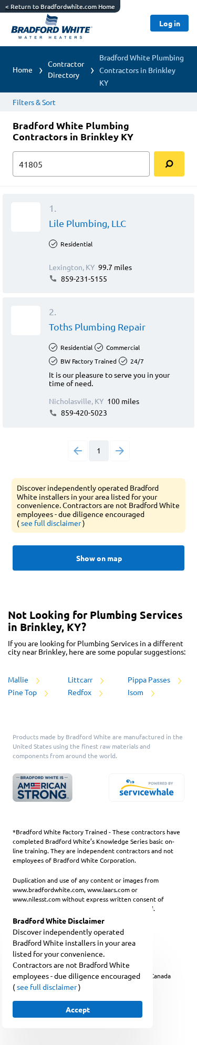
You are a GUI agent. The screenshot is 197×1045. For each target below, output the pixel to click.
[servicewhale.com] (146, 787)
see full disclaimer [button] (51, 522)
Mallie (19, 679)
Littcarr (81, 679)
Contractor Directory (66, 69)
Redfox (80, 692)
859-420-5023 (83, 412)
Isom (136, 692)
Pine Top (23, 692)
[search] (169, 164)
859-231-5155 (83, 278)
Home (23, 69)
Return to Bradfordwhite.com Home (60, 6)
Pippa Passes (150, 679)
